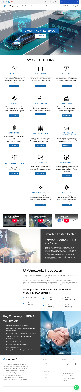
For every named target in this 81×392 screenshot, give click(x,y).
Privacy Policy (62, 389)
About (45, 366)
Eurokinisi (65, 376)
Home (45, 363)
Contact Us (48, 2)
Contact (46, 377)
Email (56, 2)
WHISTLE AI (66, 192)
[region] (40, 32)
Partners (46, 371)
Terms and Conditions (73, 389)
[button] (76, 387)
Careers (46, 374)
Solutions (46, 369)
